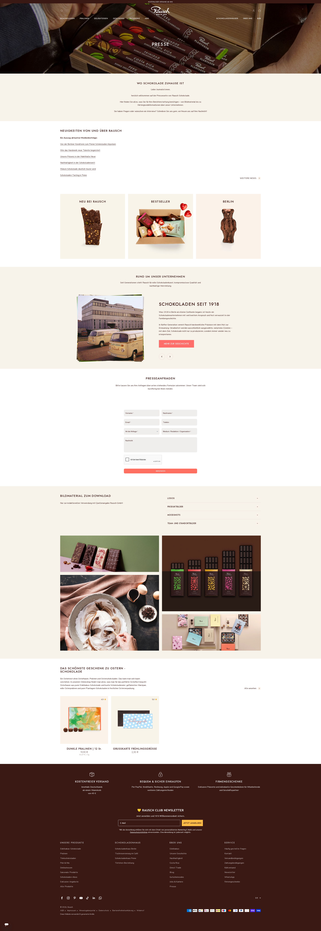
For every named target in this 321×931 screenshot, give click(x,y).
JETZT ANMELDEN (192, 823)
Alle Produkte (66, 886)
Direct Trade (175, 867)
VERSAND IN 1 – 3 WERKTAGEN (160, 2)
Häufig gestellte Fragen (235, 848)
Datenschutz (104, 910)
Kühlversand (229, 867)
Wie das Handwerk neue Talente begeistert (80, 150)
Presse (173, 886)
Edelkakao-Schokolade (70, 848)
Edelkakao (174, 848)
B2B (259, 18)
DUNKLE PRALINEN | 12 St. (84, 749)
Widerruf (140, 910)
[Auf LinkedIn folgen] (94, 898)
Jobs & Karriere (176, 881)
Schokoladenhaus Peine (125, 858)
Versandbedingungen (233, 858)
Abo (147, 18)
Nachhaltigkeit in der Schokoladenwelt (77, 162)
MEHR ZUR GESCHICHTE (176, 343)
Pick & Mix (65, 863)
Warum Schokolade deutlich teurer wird (78, 169)
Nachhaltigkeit (176, 858)
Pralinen (84, 18)
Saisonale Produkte (69, 872)
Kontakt (228, 853)
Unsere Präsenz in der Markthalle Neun (78, 156)
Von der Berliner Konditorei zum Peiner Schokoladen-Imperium (88, 144)
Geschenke (119, 18)
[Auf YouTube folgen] (81, 898)
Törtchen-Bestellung (124, 863)
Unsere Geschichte (178, 853)
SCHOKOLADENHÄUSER (227, 18)
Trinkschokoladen (68, 858)
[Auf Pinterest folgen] (74, 898)
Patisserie (135, 18)
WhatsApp (229, 877)
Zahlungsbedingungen (234, 863)
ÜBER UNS (247, 18)
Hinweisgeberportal (87, 910)
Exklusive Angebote (69, 881)
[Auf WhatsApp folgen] (100, 898)
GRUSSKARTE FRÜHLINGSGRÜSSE (135, 749)
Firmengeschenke (232, 881)
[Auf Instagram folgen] (68, 898)
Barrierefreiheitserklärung (122, 910)
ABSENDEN (160, 471)
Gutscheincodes (177, 877)
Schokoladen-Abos (68, 877)
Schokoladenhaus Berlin (125, 848)
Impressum (71, 910)
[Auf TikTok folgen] (87, 898)
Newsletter (229, 872)
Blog (172, 872)
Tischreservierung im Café (126, 853)
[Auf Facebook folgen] (62, 898)
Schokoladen (67, 18)
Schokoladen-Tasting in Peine (73, 175)
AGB (62, 910)
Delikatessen (101, 18)
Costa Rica (174, 863)
